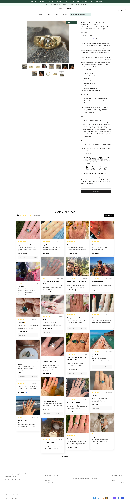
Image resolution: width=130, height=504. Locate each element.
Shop (41, 14)
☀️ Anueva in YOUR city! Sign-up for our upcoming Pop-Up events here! (65, 4)
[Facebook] (86, 153)
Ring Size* (86, 177)
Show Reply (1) (22, 257)
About (56, 14)
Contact (64, 14)
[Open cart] (125, 10)
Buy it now (96, 191)
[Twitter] (88, 153)
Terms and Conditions (117, 475)
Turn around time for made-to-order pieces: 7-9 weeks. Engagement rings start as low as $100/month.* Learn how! (65, 1)
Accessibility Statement (117, 478)
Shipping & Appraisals (27, 86)
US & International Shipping (118, 483)
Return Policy (115, 480)
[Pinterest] (90, 153)
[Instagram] (8, 480)
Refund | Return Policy (50, 483)
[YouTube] (15, 480)
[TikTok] (19, 480)
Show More (27, 250)
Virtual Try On (72, 22)
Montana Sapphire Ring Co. (80, 14)
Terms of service (48, 480)
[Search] (122, 10)
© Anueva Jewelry (12, 498)
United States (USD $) (12, 494)
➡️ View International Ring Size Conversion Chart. (93, 173)
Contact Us (47, 478)
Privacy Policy (115, 473)
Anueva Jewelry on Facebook (51, 473)
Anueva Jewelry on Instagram (52, 475)
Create (48, 14)
